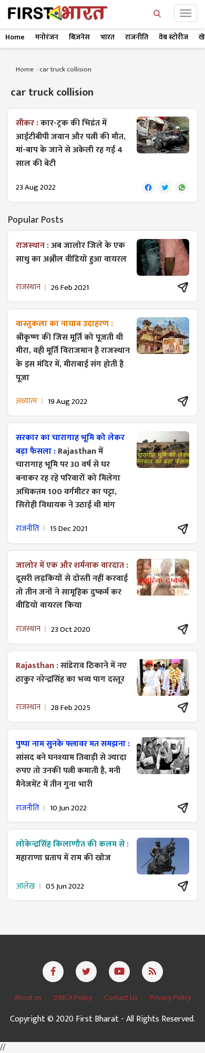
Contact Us (121, 998)
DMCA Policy (74, 998)
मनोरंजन (46, 37)
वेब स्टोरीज (173, 37)
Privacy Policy (170, 998)
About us (28, 998)
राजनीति (136, 37)
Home (15, 37)
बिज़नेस (79, 37)
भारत (107, 37)
